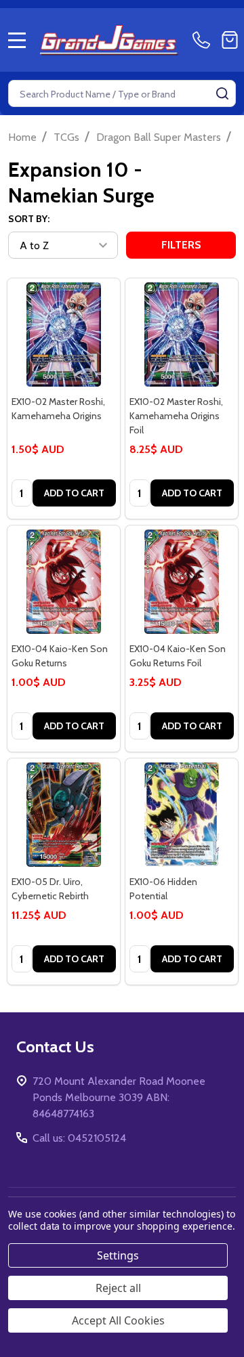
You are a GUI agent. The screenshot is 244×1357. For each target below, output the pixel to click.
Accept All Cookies (118, 1320)
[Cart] (230, 40)
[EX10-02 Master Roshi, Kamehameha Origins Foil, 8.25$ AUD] (181, 334)
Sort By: (28, 219)
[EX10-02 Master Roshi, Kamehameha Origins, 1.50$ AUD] (64, 334)
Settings (118, 1255)
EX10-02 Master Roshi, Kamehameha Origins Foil (176, 415)
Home (22, 137)
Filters (181, 244)
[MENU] (17, 40)
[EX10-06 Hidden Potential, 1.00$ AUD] (181, 814)
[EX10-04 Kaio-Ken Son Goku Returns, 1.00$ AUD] (64, 582)
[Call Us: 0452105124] (204, 40)
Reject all (118, 1287)
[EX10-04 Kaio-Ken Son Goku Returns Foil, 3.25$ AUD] (181, 582)
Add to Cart (74, 493)
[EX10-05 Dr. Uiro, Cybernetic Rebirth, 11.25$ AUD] (64, 814)
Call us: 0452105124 (79, 1138)
